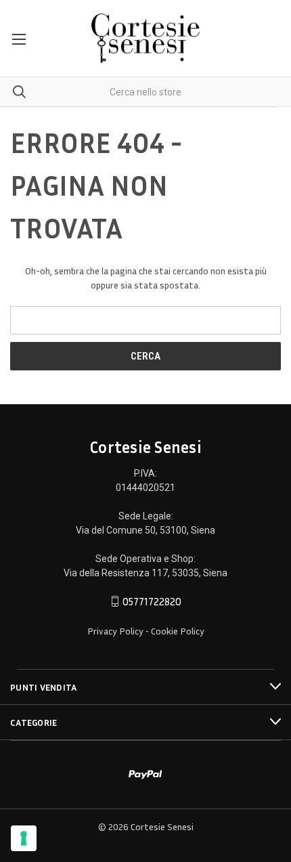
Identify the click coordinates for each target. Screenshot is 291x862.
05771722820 (151, 601)
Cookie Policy (177, 631)
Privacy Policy (115, 631)
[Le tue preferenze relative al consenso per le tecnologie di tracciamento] (24, 838)
